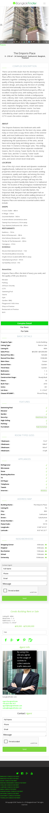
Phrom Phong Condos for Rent (11, 791)
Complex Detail (24, 323)
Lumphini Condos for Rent (9, 787)
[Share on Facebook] (6, 640)
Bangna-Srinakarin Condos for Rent (13, 783)
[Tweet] (18, 640)
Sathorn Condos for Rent (9, 793)
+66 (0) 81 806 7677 (9, 703)
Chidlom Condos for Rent (9, 785)
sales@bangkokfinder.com (12, 708)
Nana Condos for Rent (8, 789)
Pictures (3, 45)
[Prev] (1, 25)
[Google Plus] (12, 640)
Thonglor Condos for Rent (10, 798)
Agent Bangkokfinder (10, 701)
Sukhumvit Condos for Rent (10, 796)
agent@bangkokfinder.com (12, 706)
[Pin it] (24, 640)
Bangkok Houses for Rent (9, 778)
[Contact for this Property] (30, 640)
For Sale (24, 331)
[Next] (47, 25)
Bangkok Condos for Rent (9, 776)
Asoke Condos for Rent (8, 781)
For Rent (24, 327)
